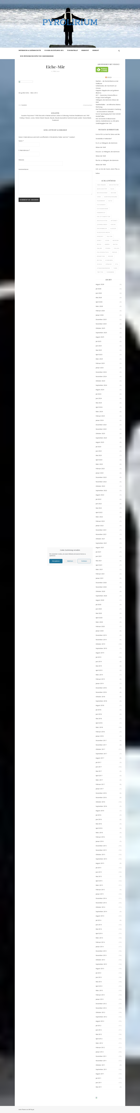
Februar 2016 (100, 837)
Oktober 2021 (100, 539)
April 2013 (99, 986)
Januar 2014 (100, 946)
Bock (97, 143)
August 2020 (100, 600)
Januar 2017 (100, 789)
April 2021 (99, 565)
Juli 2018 (98, 710)
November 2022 (101, 482)
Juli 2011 (98, 1078)
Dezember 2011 (101, 1056)
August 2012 (100, 1021)
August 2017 (100, 758)
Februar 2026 (100, 311)
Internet (114, 220)
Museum (116, 240)
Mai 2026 (99, 297)
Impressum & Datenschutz (30, 50)
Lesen (107, 240)
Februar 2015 (100, 889)
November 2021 (101, 534)
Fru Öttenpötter (103, 216)
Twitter (100, 272)
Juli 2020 (98, 604)
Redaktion (101, 256)
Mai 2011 (99, 1087)
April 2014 (99, 933)
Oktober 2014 (100, 907)
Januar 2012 (100, 1052)
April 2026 (99, 302)
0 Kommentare (87, 105)
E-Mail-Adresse (24, 150)
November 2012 (101, 1008)
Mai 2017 (99, 771)
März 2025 (99, 359)
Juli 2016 (98, 815)
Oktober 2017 (100, 749)
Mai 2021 (99, 561)
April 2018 (99, 723)
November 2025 (101, 324)
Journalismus (102, 224)
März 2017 (99, 780)
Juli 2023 (98, 447)
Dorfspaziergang (110, 196)
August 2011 (100, 1074)
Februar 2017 (100, 784)
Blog (112, 189)
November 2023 (101, 429)
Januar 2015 (100, 894)
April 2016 (99, 828)
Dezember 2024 (101, 372)
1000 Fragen (101, 185)
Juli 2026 (98, 289)
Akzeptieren (56, 561)
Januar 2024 (100, 420)
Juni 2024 (99, 398)
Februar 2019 (100, 679)
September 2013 (101, 964)
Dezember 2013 (101, 951)
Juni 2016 (99, 819)
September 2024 (101, 385)
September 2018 (101, 701)
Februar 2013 (100, 995)
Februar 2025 (100, 363)
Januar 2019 (100, 683)
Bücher (113, 192)
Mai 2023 (99, 455)
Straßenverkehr (103, 268)
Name (21, 141)
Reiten (99, 260)
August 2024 (100, 390)
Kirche (113, 224)
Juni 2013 (99, 977)
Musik (99, 244)
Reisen (110, 256)
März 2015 (99, 885)
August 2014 (100, 916)
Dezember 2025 (101, 319)
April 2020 (99, 618)
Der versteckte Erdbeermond (105, 119)
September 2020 (101, 596)
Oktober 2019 (100, 644)
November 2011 (101, 1061)
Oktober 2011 (100, 1065)
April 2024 (99, 407)
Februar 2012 (100, 1047)
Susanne (24, 105)
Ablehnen (70, 561)
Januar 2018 (100, 736)
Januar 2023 (100, 473)
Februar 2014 (100, 942)
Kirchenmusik (102, 228)
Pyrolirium (70, 22)
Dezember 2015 (101, 846)
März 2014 (99, 938)
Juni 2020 (99, 609)
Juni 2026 (99, 293)
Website (21, 160)
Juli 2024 (98, 394)
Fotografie (101, 204)
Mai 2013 (99, 982)
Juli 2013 (98, 973)
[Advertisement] (55, 77)
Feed (109, 77)
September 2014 (101, 911)
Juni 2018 (99, 714)
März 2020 (99, 622)
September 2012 (101, 1017)
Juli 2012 (98, 1025)
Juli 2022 (98, 499)
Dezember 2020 (101, 582)
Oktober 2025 (100, 328)
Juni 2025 (99, 346)
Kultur (109, 236)
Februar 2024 (100, 416)
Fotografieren (102, 208)
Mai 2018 (99, 718)
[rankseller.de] (108, 1097)
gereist (95, 50)
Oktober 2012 (100, 1012)
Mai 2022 (99, 508)
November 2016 (101, 797)
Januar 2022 (100, 525)
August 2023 (100, 442)
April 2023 (99, 460)
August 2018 (100, 705)
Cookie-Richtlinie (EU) (54, 50)
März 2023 (99, 464)
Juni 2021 (99, 556)
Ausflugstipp (102, 189)
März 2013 (99, 990)
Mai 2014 (99, 929)
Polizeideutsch (103, 252)
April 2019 (99, 670)
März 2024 (99, 411)
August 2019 (100, 653)
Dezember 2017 (101, 740)
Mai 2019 (99, 666)
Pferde (108, 248)
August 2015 (100, 863)
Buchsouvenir (102, 192)
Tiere (115, 268)
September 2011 (101, 1069)
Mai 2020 (99, 613)
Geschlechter (102, 220)
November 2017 (101, 745)
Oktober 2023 (100, 433)
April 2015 (99, 881)
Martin (98, 160)
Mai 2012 (99, 1034)
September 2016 (101, 806)
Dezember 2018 (101, 688)
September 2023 (101, 438)
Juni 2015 (99, 872)
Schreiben (109, 260)
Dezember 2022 (101, 477)
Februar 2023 (100, 468)
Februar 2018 (100, 732)
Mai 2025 (99, 350)
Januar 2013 (100, 999)
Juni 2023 (99, 451)
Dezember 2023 (101, 425)
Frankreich (101, 212)
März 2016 (99, 832)
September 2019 (101, 648)
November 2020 (101, 587)
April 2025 (99, 354)
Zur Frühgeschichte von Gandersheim (37, 56)
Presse (114, 252)
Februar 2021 (100, 574)
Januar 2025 (100, 368)
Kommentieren (23, 169)
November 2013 (101, 955)
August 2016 (100, 811)
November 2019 (101, 639)
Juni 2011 (99, 1082)
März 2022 (99, 517)
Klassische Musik (103, 232)
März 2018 (99, 727)
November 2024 (101, 376)
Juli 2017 (98, 762)
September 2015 (101, 859)
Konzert (100, 236)
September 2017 (101, 754)
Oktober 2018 (100, 697)
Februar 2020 (100, 626)
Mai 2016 (99, 824)
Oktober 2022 (100, 486)
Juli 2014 (98, 920)
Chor (99, 196)
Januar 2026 (100, 315)
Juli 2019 (98, 657)
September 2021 (101, 543)
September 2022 (101, 490)
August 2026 (100, 284)
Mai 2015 (99, 876)
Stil (116, 264)
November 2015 (101, 850)
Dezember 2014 (101, 898)
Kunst (99, 240)
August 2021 (100, 547)
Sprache (109, 264)
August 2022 (100, 495)
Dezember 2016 (101, 793)
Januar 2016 (100, 841)
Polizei (116, 248)
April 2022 (99, 512)
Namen (107, 244)
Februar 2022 (100, 521)
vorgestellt (72, 50)
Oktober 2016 (100, 802)
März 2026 (99, 306)
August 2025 (100, 337)
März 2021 (99, 569)
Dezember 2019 (101, 635)
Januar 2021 (100, 578)
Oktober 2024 (100, 381)
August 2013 (100, 968)
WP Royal (31, 1109)
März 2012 (99, 1043)
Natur (115, 244)
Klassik (113, 228)
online (99, 248)
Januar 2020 (100, 631)
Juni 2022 (99, 504)
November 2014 (101, 903)
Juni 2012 (99, 1030)
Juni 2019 (99, 661)
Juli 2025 (98, 341)
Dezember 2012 (101, 1004)
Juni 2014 (99, 925)
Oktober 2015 (100, 854)
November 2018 (101, 692)
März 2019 (99, 675)
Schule (99, 264)
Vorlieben (84, 561)
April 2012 (99, 1039)
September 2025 (101, 332)
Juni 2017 (99, 767)
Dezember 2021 (101, 530)
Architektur (114, 185)
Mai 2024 (99, 403)
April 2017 (99, 775)
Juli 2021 (98, 552)
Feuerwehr (101, 200)
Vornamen (110, 272)
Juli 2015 (98, 868)
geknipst (85, 50)
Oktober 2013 (100, 960)
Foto (110, 200)
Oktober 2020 (100, 591)
